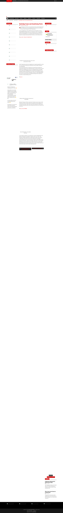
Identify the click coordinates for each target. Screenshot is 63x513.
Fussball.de (43, 18)
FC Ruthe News (11, 18)
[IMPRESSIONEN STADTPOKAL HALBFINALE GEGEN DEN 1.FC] (55, 262)
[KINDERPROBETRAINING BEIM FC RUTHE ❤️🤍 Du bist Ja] (47, 454)
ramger (27, 25)
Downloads (38, 18)
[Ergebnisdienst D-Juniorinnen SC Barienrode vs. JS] (51, 375)
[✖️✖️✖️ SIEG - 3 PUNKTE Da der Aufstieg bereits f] (55, 341)
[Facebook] (54, 1)
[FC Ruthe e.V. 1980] (9, 78)
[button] (31, 16)
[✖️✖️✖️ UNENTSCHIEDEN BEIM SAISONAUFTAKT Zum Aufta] (47, 237)
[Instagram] (56, 1)
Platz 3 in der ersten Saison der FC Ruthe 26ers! (50, 492)
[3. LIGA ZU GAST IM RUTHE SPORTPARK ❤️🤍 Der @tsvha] (51, 245)
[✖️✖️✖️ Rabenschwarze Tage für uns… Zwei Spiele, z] (51, 130)
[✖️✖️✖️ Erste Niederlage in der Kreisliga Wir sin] (55, 91)
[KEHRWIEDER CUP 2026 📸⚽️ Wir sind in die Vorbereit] (47, 348)
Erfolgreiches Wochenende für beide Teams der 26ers (50, 482)
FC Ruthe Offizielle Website (31, 509)
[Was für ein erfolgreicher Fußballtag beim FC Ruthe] (47, 90)
